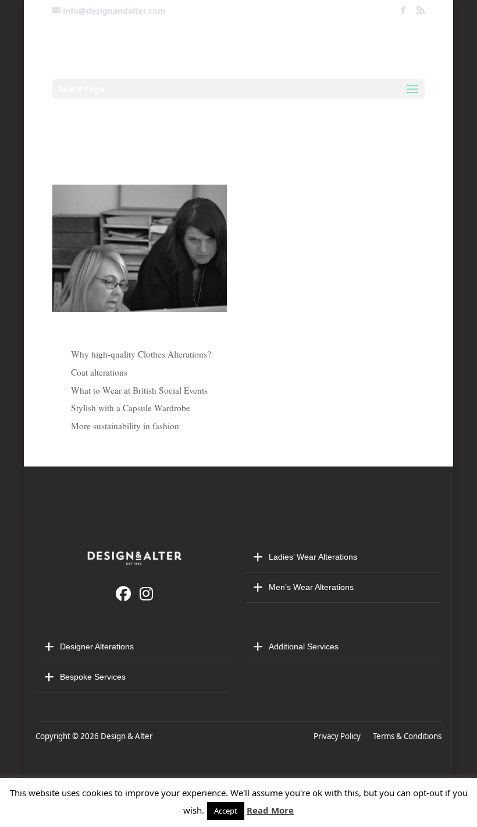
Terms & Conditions (407, 736)
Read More (270, 810)
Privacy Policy (339, 736)
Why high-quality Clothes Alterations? (141, 354)
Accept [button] (225, 810)
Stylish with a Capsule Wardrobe (130, 408)
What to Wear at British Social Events (139, 390)
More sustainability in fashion (125, 426)
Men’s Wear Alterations (311, 587)
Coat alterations (99, 372)
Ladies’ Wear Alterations (313, 556)
